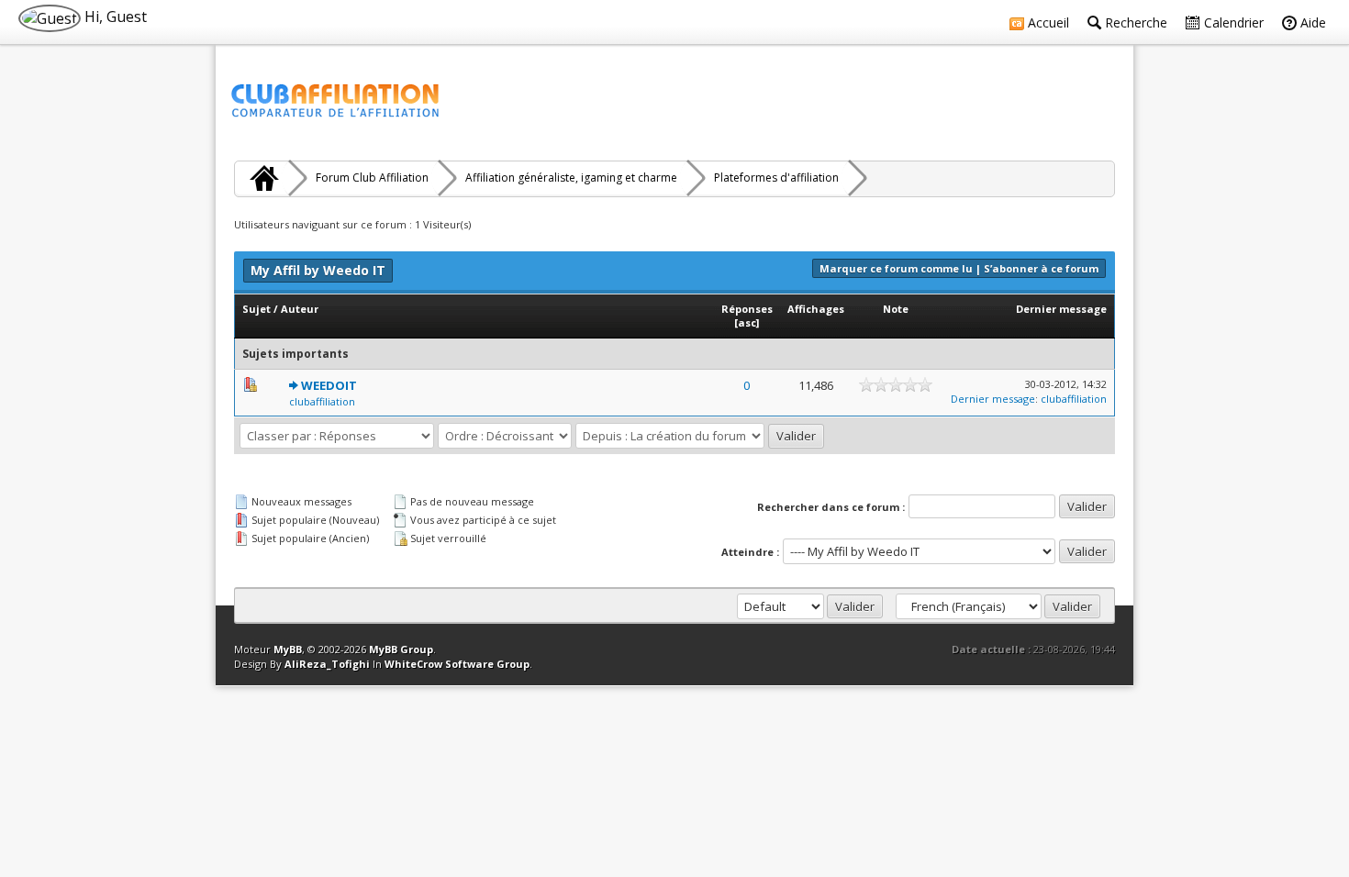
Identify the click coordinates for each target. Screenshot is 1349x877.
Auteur (299, 309)
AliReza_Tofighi (327, 664)
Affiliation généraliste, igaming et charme (571, 177)
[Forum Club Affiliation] (261, 177)
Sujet (256, 309)
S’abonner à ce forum (1041, 268)
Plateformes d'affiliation (776, 177)
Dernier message (1061, 309)
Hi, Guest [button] (114, 16)
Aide (1311, 22)
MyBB (287, 649)
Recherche (1134, 22)
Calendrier (1232, 22)
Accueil (1046, 22)
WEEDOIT (329, 385)
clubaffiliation (322, 401)
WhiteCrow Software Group (457, 664)
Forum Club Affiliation (372, 177)
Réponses (747, 309)
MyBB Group (401, 649)
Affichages (815, 309)
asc (747, 322)
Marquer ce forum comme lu (896, 268)
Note (896, 309)
